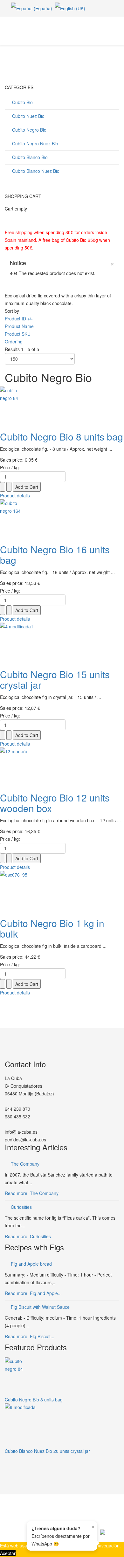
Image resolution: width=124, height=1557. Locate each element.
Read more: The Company (32, 1193)
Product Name (19, 326)
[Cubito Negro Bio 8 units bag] (62, 406)
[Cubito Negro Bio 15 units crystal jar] (62, 643)
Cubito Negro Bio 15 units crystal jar (55, 679)
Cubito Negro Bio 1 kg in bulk (52, 928)
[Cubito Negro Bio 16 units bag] (62, 518)
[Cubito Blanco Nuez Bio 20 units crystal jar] (62, 1425)
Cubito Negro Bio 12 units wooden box (55, 803)
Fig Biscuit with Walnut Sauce (40, 1307)
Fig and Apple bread (31, 1264)
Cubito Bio (22, 102)
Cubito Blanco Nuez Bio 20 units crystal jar (47, 1451)
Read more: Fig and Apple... (33, 1293)
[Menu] (116, 30)
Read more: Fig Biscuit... (29, 1336)
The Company (25, 1164)
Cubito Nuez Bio (28, 116)
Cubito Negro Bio (28, 130)
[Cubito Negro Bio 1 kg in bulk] (62, 891)
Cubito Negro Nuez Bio (34, 143)
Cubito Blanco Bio (29, 157)
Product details (15, 495)
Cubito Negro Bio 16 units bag (55, 554)
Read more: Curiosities (28, 1236)
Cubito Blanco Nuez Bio (35, 171)
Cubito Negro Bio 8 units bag (61, 436)
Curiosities (21, 1207)
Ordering (14, 341)
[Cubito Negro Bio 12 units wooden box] (62, 767)
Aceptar (8, 1553)
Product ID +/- (19, 318)
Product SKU (18, 334)
